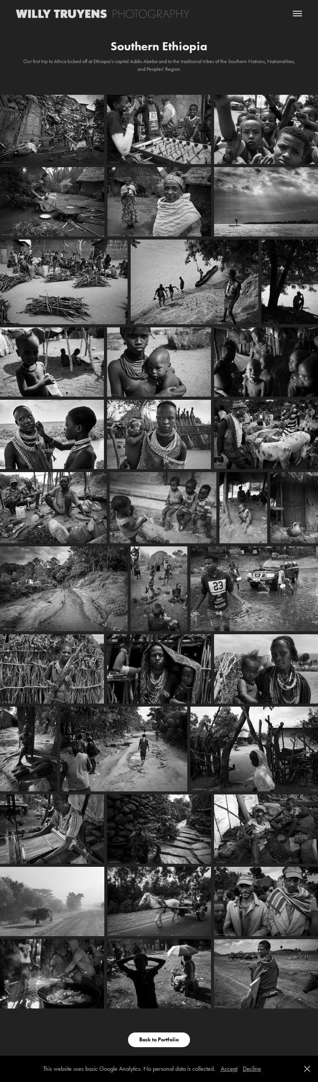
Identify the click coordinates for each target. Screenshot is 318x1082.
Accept (229, 1068)
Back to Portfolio (159, 1039)
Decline (252, 1068)
